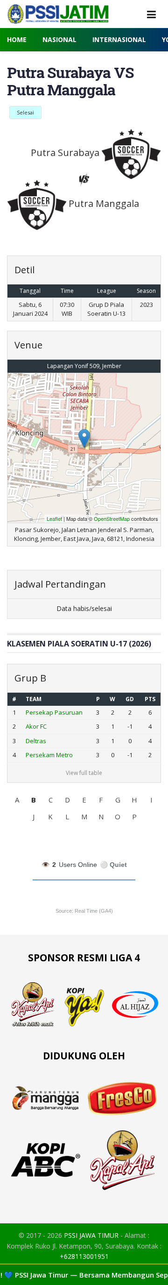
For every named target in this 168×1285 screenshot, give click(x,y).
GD (130, 699)
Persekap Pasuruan (54, 712)
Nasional (59, 39)
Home (17, 39)
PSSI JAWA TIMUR (91, 1235)
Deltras (36, 741)
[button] (17, 800)
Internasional (119, 39)
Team (34, 699)
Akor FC (36, 726)
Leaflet (54, 518)
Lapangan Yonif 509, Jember (84, 366)
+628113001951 (84, 1256)
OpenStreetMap (112, 518)
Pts (150, 699)
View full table (84, 773)
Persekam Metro (49, 755)
